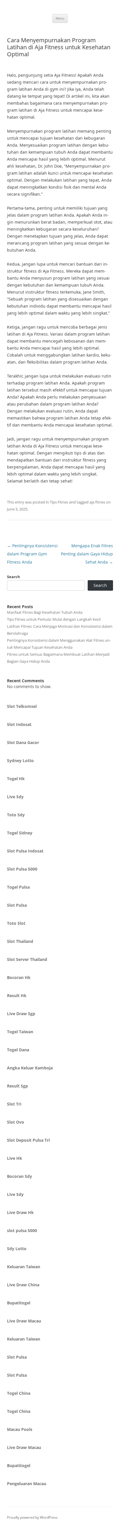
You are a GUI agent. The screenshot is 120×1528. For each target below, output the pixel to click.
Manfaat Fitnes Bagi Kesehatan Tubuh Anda (44, 612)
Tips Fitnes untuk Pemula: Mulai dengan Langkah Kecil (53, 619)
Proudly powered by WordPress (32, 1517)
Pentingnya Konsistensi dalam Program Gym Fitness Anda (32, 554)
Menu (60, 18)
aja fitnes (97, 502)
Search (13, 576)
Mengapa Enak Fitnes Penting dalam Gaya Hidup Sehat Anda (87, 554)
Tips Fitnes (59, 502)
